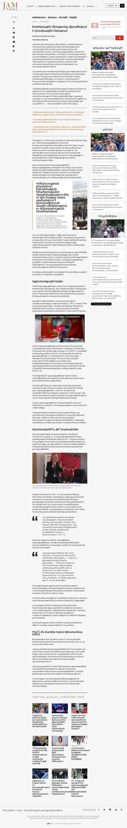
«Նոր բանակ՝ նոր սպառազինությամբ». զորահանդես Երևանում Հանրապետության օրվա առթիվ (107, 280)
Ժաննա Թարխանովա (43, 36)
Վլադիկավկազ (40, 39)
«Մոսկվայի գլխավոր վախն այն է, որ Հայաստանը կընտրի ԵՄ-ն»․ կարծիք (107, 109)
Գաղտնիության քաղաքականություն (43, 810)
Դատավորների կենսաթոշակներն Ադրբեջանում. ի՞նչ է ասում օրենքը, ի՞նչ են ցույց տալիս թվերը (106, 120)
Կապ (19, 810)
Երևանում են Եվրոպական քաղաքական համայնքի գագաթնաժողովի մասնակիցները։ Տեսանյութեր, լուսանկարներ (106, 294)
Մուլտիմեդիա (107, 216)
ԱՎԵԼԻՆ (90, 6)
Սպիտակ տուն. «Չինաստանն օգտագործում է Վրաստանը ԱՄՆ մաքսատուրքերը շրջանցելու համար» (79, 722)
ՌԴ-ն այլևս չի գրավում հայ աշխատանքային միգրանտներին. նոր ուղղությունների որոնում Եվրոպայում (79, 788)
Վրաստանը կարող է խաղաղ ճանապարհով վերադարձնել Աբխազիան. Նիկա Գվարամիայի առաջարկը (59, 723)
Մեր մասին (8, 810)
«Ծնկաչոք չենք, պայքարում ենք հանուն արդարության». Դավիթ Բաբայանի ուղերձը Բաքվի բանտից (40, 756)
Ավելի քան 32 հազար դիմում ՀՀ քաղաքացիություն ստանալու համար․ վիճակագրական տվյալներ (40, 788)
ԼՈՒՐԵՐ (30, 6)
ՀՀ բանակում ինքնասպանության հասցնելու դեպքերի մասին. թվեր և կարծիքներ (79, 753)
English (73, 17)
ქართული (52, 17)
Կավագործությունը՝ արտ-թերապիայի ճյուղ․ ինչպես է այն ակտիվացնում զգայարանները (105, 254)
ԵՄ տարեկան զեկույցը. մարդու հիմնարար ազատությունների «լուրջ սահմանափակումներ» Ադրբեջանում (60, 787)
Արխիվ (36, 22)
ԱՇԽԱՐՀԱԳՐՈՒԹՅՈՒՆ (69, 6)
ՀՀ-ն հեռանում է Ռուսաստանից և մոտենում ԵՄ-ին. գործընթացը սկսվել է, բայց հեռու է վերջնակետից (107, 242)
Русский (63, 17)
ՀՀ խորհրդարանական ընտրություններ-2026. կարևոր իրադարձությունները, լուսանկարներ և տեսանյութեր (105, 266)
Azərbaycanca (39, 17)
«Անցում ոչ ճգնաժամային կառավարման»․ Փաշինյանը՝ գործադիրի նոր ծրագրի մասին (40, 721)
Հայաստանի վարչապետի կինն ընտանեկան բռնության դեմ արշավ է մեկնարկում (58, 754)
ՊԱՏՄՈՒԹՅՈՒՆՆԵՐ (46, 6)
